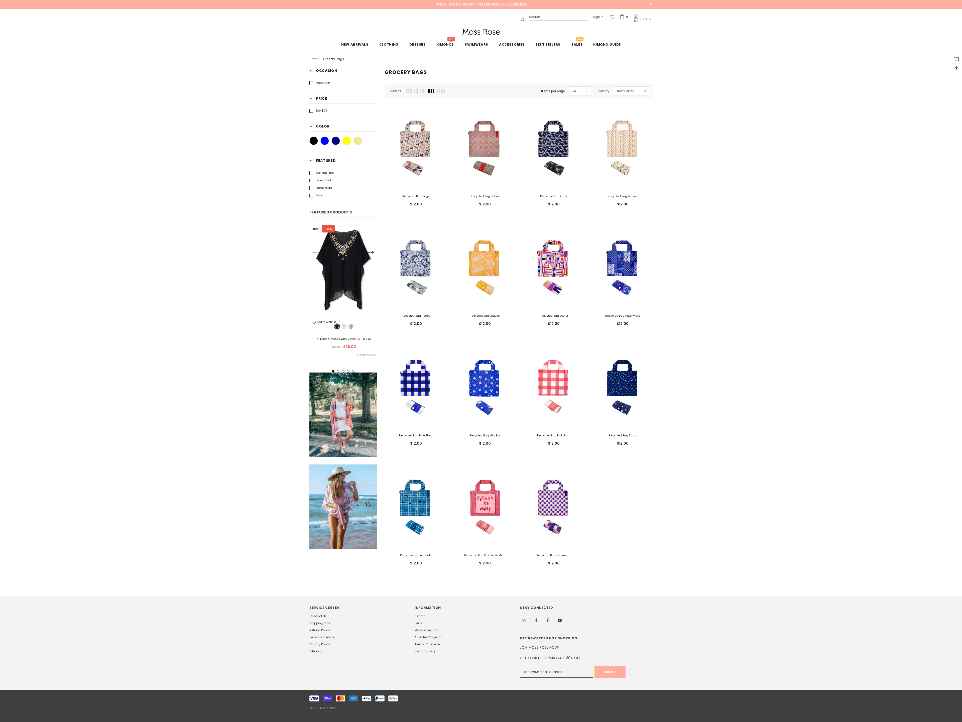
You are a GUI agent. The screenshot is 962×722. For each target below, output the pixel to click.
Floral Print (323, 180)
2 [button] (338, 371)
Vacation (323, 83)
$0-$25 (321, 110)
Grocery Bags (333, 59)
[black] (336, 326)
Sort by (603, 91)
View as (395, 91)
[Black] (313, 141)
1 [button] (333, 371)
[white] (343, 326)
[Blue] (324, 141)
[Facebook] (536, 620)
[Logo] (481, 32)
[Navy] (335, 141)
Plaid (319, 195)
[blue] (350, 326)
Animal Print (325, 173)
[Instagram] (524, 620)
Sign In (598, 17)
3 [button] (343, 371)
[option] (343, 291)
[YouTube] (559, 620)
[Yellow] (346, 141)
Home (313, 59)
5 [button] (353, 371)
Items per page (553, 91)
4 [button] (348, 371)
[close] (650, 4)
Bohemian (324, 188)
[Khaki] (357, 141)
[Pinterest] (547, 620)
